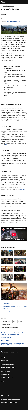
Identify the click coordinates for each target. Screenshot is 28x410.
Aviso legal (4, 395)
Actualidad (4, 360)
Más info (7, 144)
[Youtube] (16, 387)
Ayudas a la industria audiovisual (10, 330)
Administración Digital (8, 367)
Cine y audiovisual (6, 321)
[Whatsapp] (25, 387)
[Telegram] (12, 391)
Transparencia (5, 371)
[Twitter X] (12, 387)
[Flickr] (7, 391)
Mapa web (10, 395)
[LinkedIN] (20, 387)
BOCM (3, 357)
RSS (2, 381)
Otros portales (13, 402)
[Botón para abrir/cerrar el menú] (26, 2)
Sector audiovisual (6, 324)
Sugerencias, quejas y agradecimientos (10, 399)
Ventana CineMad (6, 337)
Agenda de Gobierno (7, 364)
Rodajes (20, 321)
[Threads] (16, 391)
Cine (14, 321)
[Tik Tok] (3, 391)
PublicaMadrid (5, 374)
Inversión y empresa (8, 6)
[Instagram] (7, 387)
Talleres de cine (5, 340)
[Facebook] (3, 387)
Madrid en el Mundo (7, 378)
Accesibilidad (4, 402)
